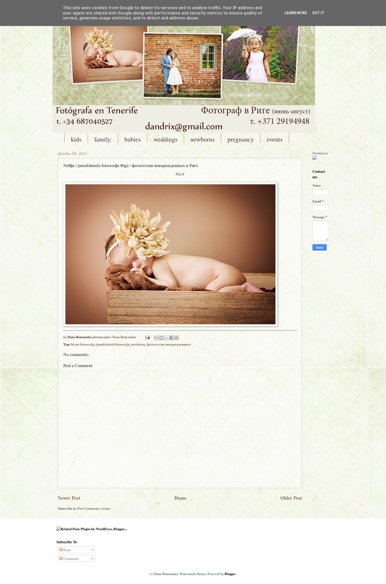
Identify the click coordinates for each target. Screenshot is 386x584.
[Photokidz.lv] (314, 158)
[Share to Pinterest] (176, 337)
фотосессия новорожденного (169, 344)
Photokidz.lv (320, 153)
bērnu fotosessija (83, 344)
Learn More (295, 13)
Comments (70, 558)
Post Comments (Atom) (94, 508)
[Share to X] (166, 337)
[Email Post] (147, 337)
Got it (318, 13)
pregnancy (240, 139)
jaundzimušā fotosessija (113, 344)
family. (103, 139)
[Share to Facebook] (171, 337)
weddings (166, 139)
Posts (66, 550)
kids (76, 139)
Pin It (180, 174)
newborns (202, 139)
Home (180, 497)
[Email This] (156, 337)
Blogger (230, 573)
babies (132, 139)
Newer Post (69, 497)
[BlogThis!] (161, 337)
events (275, 139)
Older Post (291, 497)
